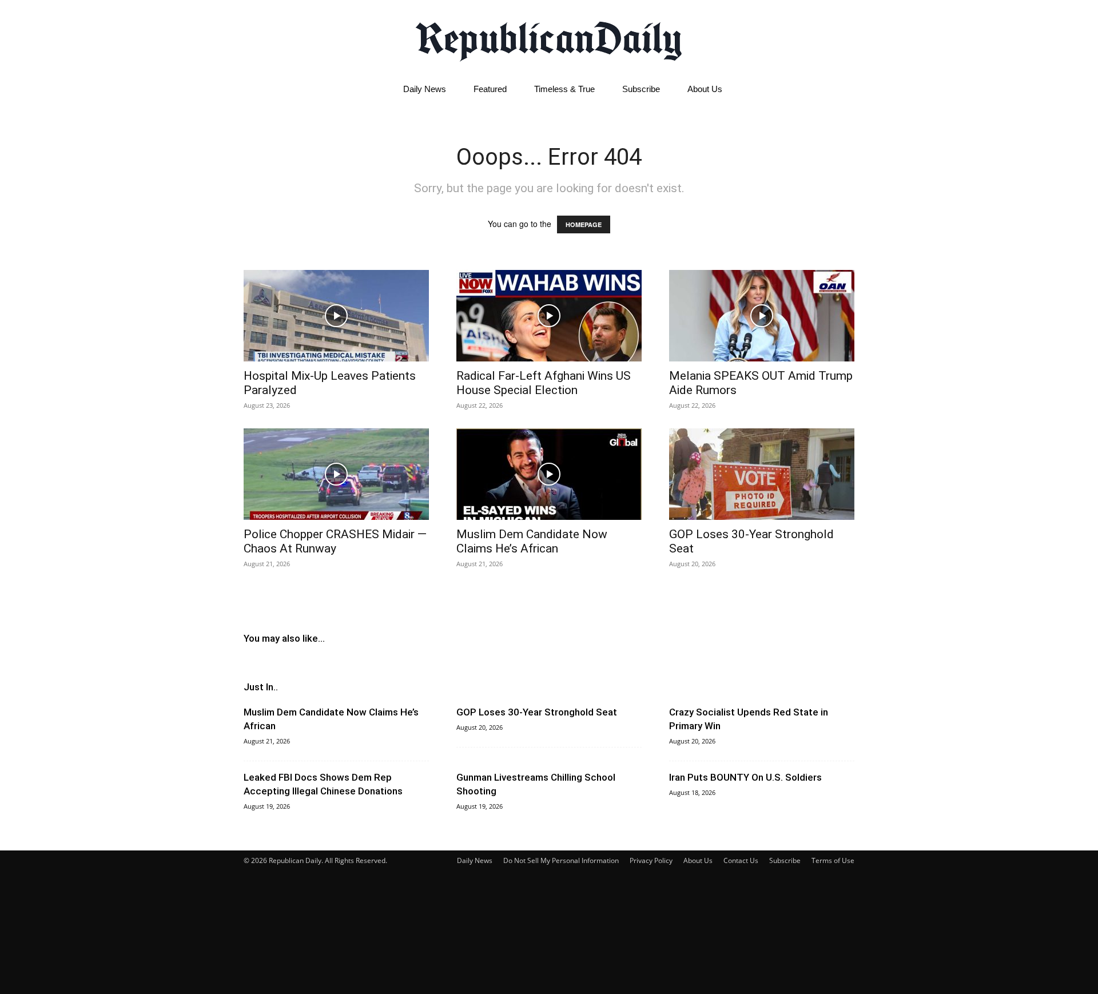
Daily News (424, 89)
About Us (704, 89)
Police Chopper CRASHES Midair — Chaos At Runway (335, 541)
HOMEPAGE (584, 224)
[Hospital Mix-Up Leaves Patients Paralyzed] (336, 315)
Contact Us (740, 860)
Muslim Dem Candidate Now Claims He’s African (531, 541)
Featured (490, 89)
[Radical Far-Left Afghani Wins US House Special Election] (549, 315)
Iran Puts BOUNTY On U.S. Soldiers (745, 777)
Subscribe (641, 89)
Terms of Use (832, 860)
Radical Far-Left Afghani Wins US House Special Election (543, 383)
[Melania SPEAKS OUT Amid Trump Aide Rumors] (761, 315)
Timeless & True (564, 89)
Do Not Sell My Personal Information (561, 860)
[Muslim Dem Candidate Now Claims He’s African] (549, 474)
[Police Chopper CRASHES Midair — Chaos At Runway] (336, 474)
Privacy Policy (651, 860)
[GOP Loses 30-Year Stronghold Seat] (761, 474)
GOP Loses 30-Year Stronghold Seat (536, 712)
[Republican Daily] (549, 38)
